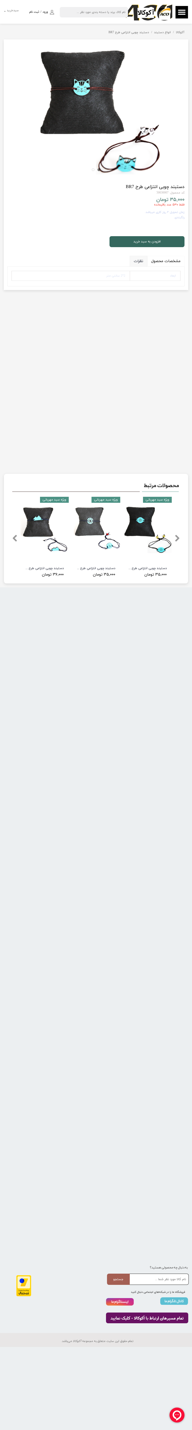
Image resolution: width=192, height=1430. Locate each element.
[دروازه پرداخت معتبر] (23, 1295)
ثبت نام (34, 12)
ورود (45, 12)
